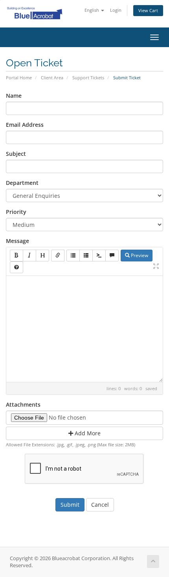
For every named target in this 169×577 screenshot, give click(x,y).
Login (115, 10)
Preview (139, 255)
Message (17, 241)
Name (14, 95)
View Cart (148, 10)
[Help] (16, 267)
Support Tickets (88, 77)
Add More (87, 433)
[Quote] (112, 255)
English (92, 10)
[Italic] (29, 255)
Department (22, 182)
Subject (16, 153)
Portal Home (19, 77)
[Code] (99, 255)
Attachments (23, 404)
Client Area (52, 77)
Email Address (25, 124)
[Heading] (42, 255)
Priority (16, 211)
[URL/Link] (57, 255)
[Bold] (16, 255)
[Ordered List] (86, 255)
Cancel (100, 504)
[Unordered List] (73, 255)
